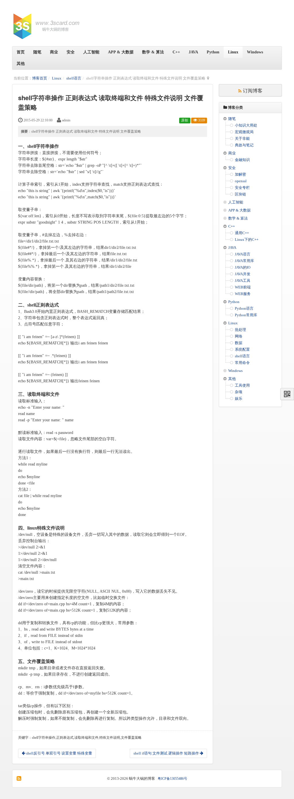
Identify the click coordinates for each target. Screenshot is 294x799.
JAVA (193, 52)
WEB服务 (243, 294)
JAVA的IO (242, 267)
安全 (71, 52)
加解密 (240, 174)
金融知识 (242, 160)
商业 (54, 52)
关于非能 (242, 138)
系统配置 (242, 349)
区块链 (240, 194)
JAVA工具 (242, 280)
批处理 (240, 329)
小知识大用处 (246, 125)
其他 (21, 63)
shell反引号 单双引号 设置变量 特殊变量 (58, 753)
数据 (238, 343)
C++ (176, 52)
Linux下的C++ (246, 239)
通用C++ (242, 233)
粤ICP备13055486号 (172, 779)
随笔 (37, 52)
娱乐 (238, 398)
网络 (238, 336)
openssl (241, 181)
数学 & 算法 (153, 52)
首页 (21, 52)
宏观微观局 (244, 132)
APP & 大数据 (121, 52)
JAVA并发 (242, 274)
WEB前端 (243, 287)
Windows (255, 52)
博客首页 (39, 78)
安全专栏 (242, 187)
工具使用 (242, 385)
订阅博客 (251, 90)
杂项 (238, 392)
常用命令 (242, 362)
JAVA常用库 (244, 261)
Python (213, 52)
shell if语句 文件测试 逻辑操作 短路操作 (167, 753)
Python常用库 (246, 315)
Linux (233, 52)
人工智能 (91, 52)
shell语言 (73, 78)
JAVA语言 (242, 254)
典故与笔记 (244, 145)
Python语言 (244, 308)
